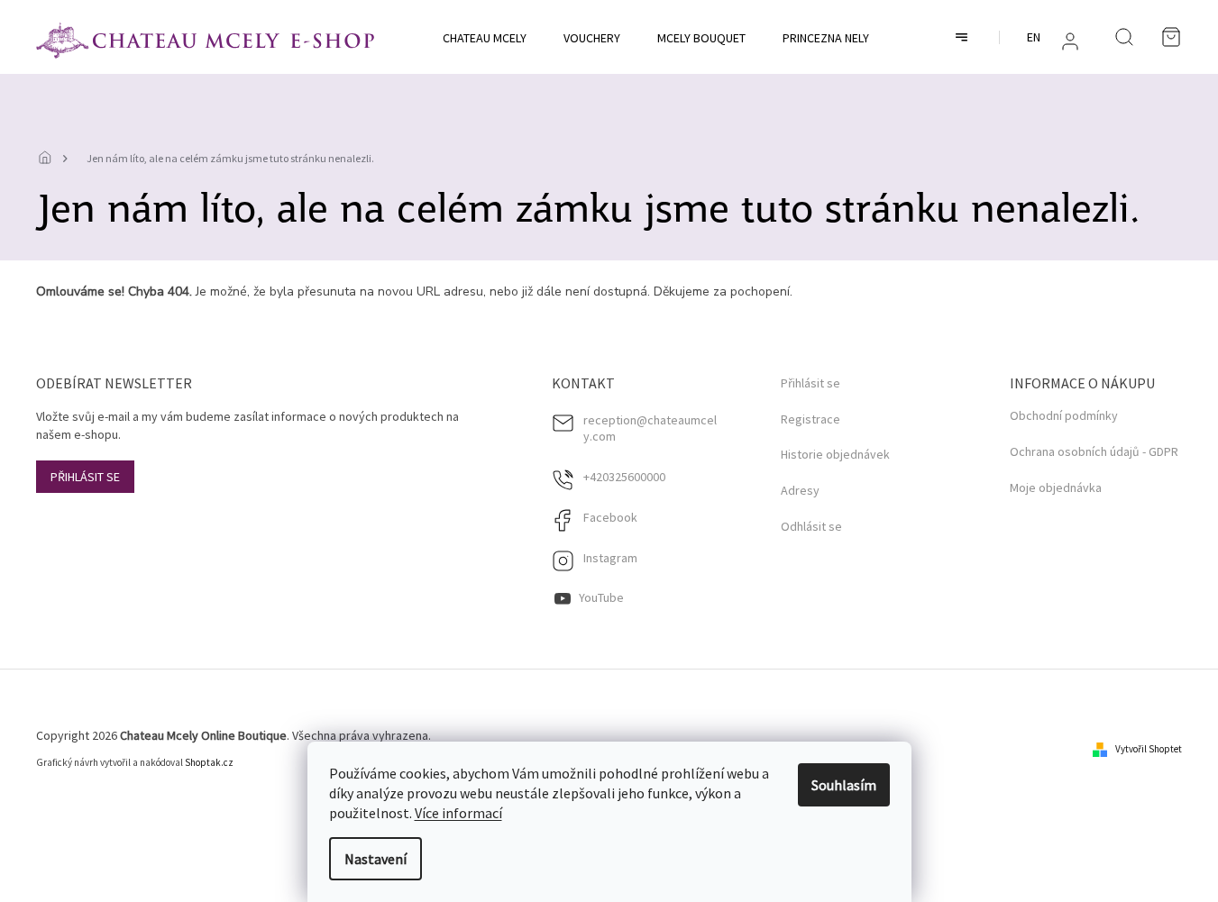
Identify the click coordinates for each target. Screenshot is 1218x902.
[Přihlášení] (1070, 41)
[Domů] (49, 158)
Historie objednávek (835, 454)
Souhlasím (843, 785)
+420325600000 (624, 477)
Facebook (610, 517)
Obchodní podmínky (1064, 415)
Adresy (800, 490)
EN (1033, 37)
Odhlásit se (811, 526)
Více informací (458, 813)
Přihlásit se (85, 477)
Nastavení (375, 859)
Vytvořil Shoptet (1148, 749)
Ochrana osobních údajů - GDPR (1094, 451)
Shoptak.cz (209, 762)
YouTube (601, 597)
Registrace (810, 419)
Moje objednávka (1056, 487)
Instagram (610, 558)
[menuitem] (485, 38)
